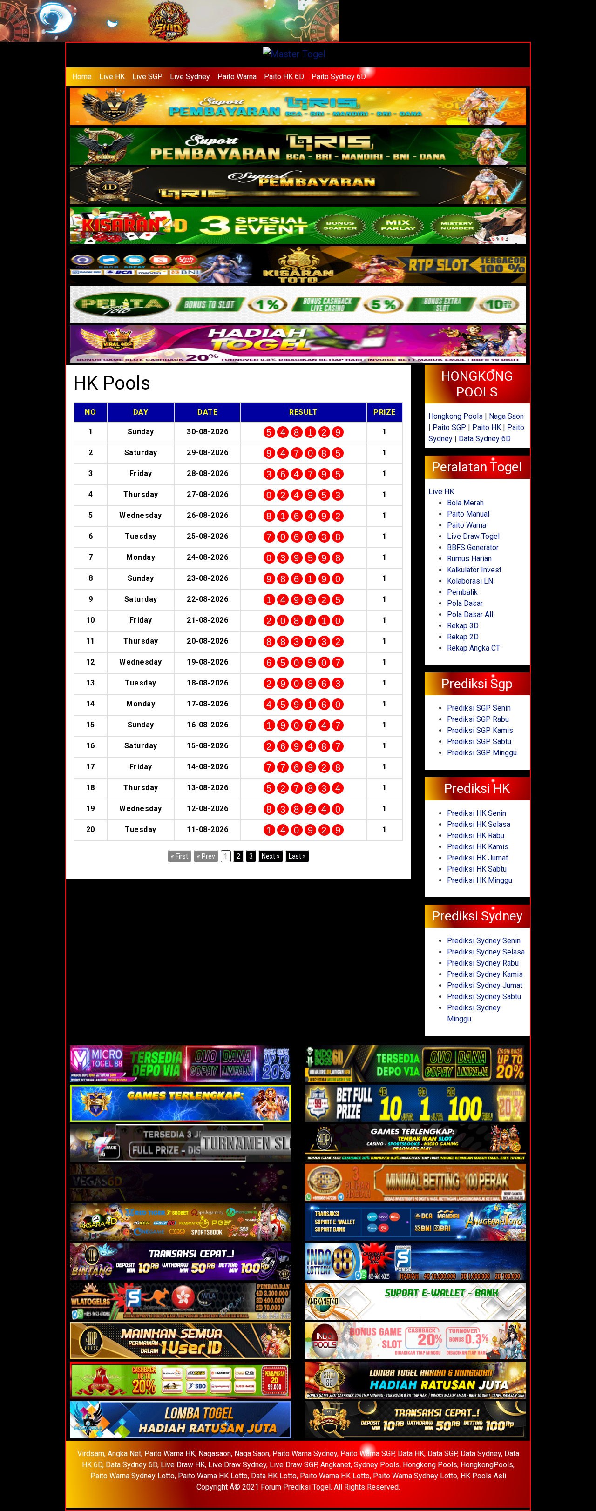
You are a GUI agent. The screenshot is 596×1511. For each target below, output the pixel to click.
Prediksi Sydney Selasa (486, 951)
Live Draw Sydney (237, 1464)
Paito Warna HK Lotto (213, 1475)
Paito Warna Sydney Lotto (132, 1475)
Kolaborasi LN (470, 581)
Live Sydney (190, 76)
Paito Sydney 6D (339, 76)
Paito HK (486, 427)
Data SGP (442, 1453)
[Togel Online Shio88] (415, 1380)
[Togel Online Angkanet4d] (415, 1301)
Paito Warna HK (169, 1453)
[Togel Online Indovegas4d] (415, 1420)
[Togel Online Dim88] (298, 146)
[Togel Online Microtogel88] (180, 1064)
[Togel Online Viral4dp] (298, 344)
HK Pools (112, 383)
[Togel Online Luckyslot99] (415, 1103)
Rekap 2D (463, 636)
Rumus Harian (469, 558)
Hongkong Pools (455, 416)
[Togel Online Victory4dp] (180, 1103)
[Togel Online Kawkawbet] (180, 1143)
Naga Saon (506, 416)
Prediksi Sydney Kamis (485, 974)
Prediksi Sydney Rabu (483, 963)
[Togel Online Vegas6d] (180, 1182)
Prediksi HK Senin (476, 813)
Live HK (112, 76)
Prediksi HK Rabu (475, 835)
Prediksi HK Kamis (477, 846)
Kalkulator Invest (474, 569)
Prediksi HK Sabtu (477, 869)
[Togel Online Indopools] (415, 1340)
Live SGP (147, 76)
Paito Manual (468, 514)
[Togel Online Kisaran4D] (298, 226)
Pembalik (462, 592)
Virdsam (90, 1453)
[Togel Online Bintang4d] (180, 1261)
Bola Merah (465, 502)
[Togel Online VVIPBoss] (298, 107)
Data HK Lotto (274, 1475)
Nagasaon (214, 1453)
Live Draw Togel (473, 536)
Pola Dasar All (470, 614)
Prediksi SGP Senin (479, 708)
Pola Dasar (465, 603)
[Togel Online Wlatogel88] (180, 1301)
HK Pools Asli (483, 1475)
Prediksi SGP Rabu (478, 719)
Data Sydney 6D (485, 438)
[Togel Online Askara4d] (180, 1222)
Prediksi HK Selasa (478, 824)
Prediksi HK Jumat (477, 857)
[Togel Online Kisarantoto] (298, 265)
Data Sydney (481, 1453)
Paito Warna (237, 76)
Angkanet (335, 1464)
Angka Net (124, 1453)
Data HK (411, 1453)
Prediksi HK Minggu (479, 880)
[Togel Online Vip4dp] (415, 1143)
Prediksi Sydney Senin (484, 940)
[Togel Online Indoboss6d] (415, 1064)
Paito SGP (449, 427)
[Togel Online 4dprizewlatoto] (180, 1340)
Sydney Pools (377, 1464)
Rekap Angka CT (473, 648)
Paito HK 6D (284, 76)
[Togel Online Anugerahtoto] (415, 1222)
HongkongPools (487, 1464)
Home (82, 76)
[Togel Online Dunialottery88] (415, 1182)
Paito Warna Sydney (304, 1453)
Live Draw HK (183, 1464)
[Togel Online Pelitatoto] (298, 305)
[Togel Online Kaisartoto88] (180, 1380)
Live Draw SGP (293, 1464)
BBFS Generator (473, 547)
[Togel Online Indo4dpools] (180, 1420)
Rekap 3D (463, 625)
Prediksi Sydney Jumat (484, 985)
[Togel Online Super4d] (298, 186)
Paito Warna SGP (367, 1453)
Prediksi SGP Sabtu (479, 741)
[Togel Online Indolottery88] (415, 1261)
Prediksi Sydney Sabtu (484, 996)
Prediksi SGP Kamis (480, 730)
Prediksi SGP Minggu (482, 752)
